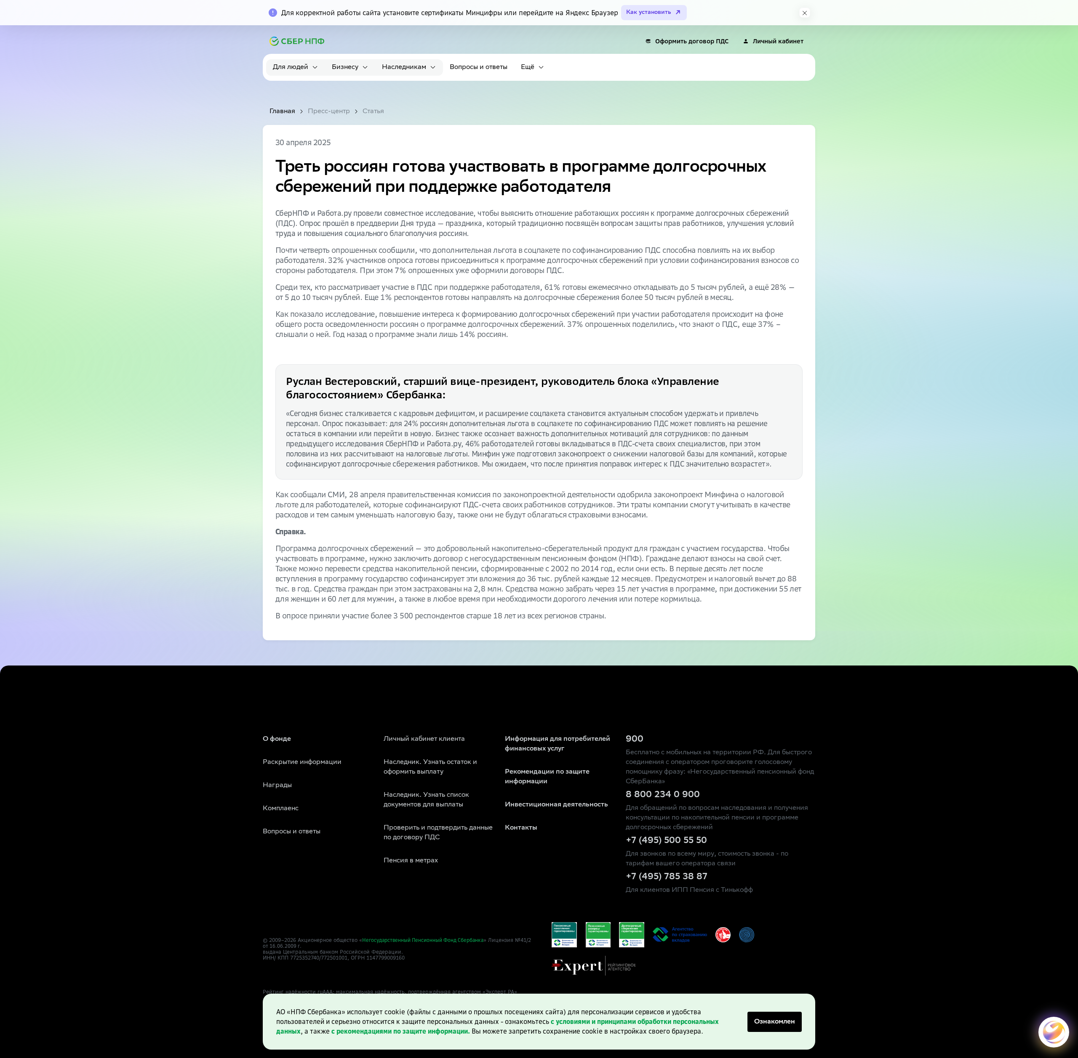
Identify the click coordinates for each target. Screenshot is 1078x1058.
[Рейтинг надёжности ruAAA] (594, 966)
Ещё (527, 67)
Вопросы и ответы (478, 67)
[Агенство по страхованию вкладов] (564, 934)
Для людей (290, 67)
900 (634, 740)
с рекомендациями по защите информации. (400, 1031)
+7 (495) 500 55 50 (666, 841)
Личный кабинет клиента (424, 739)
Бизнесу (345, 67)
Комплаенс (281, 808)
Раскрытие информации (302, 762)
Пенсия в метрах (411, 860)
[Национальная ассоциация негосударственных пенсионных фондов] (746, 934)
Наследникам (404, 67)
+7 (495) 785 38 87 (666, 877)
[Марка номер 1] (723, 934)
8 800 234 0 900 (663, 795)
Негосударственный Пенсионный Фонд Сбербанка (422, 940)
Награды (277, 785)
